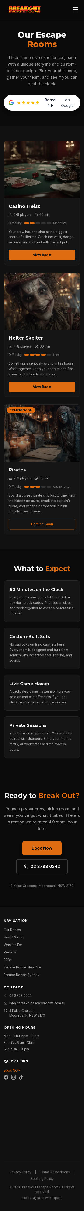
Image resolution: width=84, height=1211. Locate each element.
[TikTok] (21, 1077)
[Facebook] (6, 1077)
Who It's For (13, 945)
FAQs (8, 960)
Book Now (42, 848)
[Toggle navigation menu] (75, 9)
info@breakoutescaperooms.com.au (37, 1003)
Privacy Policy (20, 1172)
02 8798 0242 (45, 866)
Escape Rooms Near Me (22, 967)
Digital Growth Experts (47, 1198)
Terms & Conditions (55, 1172)
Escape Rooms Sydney (21, 975)
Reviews (10, 952)
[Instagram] (13, 1077)
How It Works (14, 937)
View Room (42, 255)
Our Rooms (12, 930)
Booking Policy (42, 1179)
